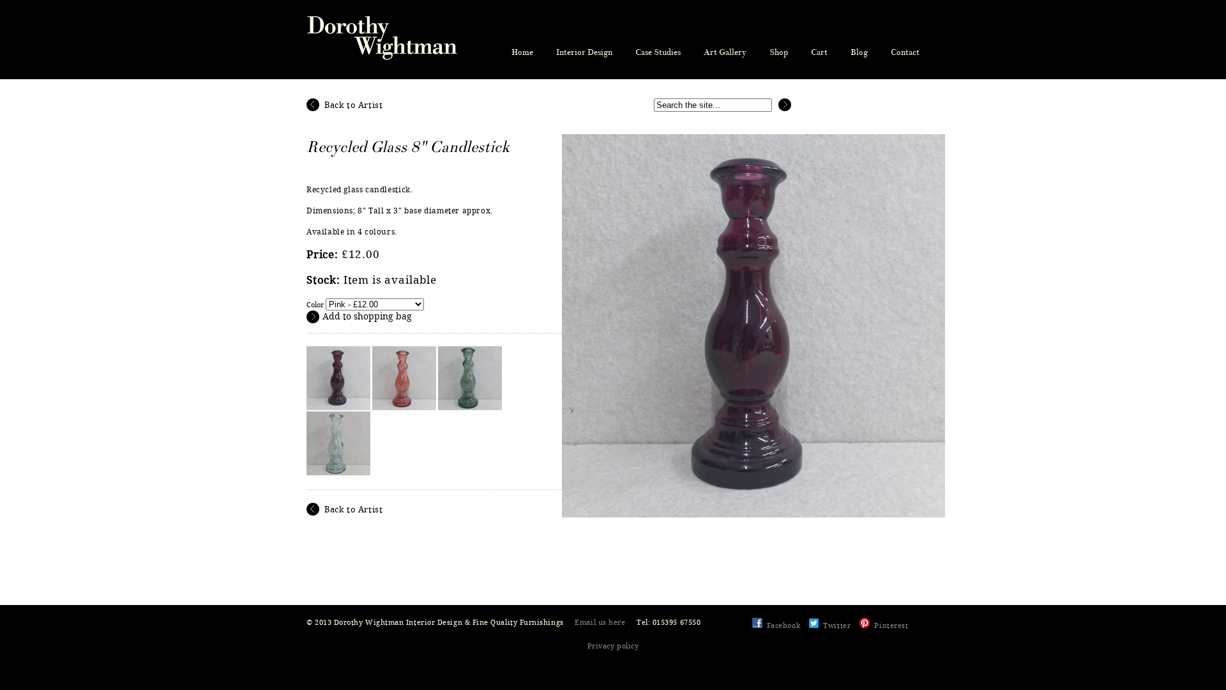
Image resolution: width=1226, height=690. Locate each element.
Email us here (600, 622)
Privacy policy (613, 646)
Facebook (783, 626)
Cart (819, 52)
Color (315, 305)
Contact (905, 52)
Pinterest (891, 626)
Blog (859, 52)
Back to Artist (353, 105)
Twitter (837, 626)
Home (522, 52)
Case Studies (658, 52)
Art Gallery (725, 52)
